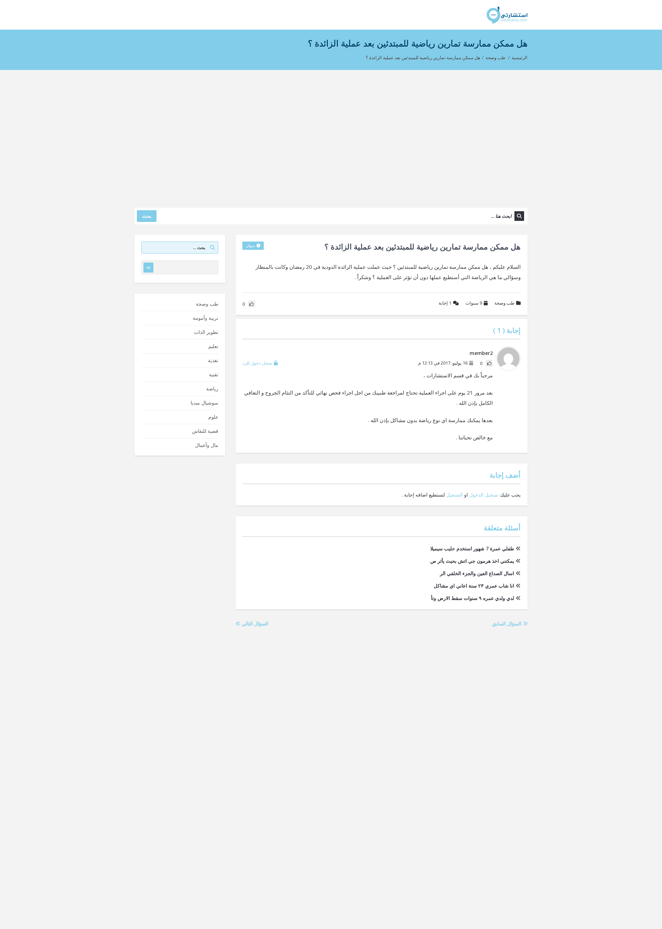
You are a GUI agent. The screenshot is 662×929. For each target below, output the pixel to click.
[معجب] (489, 363)
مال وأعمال (206, 445)
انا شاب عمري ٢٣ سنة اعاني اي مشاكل (474, 585)
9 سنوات (473, 303)
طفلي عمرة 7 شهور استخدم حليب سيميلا (472, 548)
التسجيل (454, 494)
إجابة (445, 303)
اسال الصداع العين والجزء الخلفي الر (477, 573)
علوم (213, 417)
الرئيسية (520, 57)
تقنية (213, 374)
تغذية (213, 360)
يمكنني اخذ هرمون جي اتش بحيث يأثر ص (472, 561)
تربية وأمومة (205, 318)
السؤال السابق (507, 623)
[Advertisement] (331, 135)
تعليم (213, 346)
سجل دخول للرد (257, 363)
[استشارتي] (507, 14)
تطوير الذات (206, 332)
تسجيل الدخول (484, 494)
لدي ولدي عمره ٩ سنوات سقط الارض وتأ (472, 598)
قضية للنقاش (205, 431)
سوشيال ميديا (204, 402)
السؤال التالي (254, 623)
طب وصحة (495, 57)
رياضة (212, 388)
